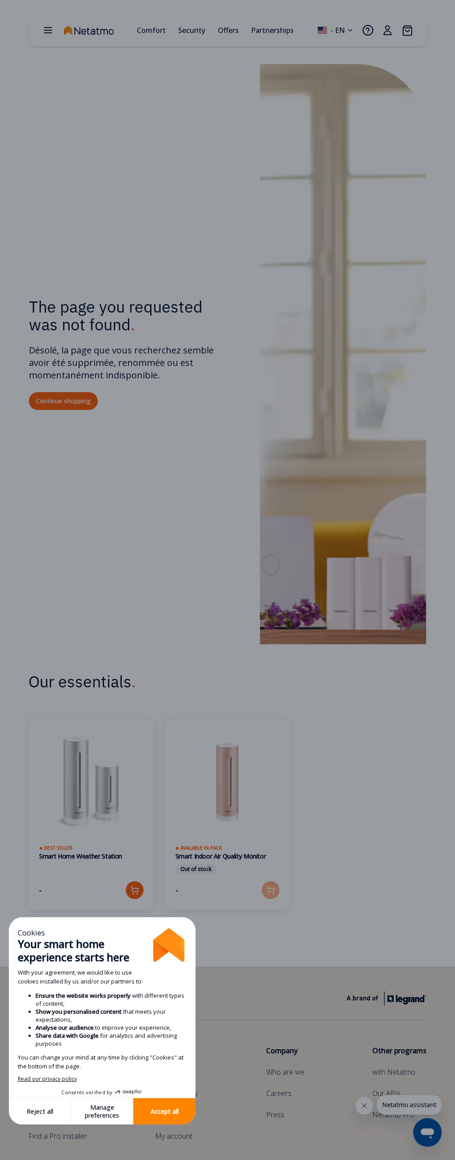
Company (282, 1051)
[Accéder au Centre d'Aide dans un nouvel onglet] (368, 30)
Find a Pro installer (57, 1136)
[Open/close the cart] (407, 30)
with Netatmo (393, 1072)
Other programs (399, 1051)
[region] (227, 825)
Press (275, 1115)
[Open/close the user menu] (387, 30)
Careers (278, 1093)
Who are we (285, 1072)
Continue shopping (63, 401)
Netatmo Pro (393, 1115)
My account (173, 1136)
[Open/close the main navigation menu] (48, 30)
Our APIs (386, 1093)
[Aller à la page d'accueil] (98, 30)
